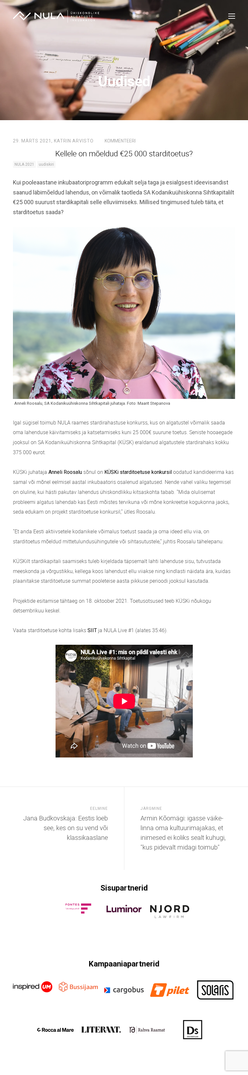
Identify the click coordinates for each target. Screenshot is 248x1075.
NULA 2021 (24, 164)
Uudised (124, 81)
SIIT (92, 630)
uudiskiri (46, 164)
